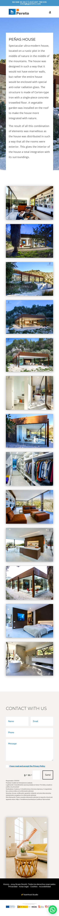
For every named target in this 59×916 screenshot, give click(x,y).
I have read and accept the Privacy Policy (27, 766)
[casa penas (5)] (29, 598)
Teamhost (27, 895)
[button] (52, 909)
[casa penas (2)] (29, 636)
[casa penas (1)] (29, 674)
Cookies (34, 886)
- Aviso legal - (24, 886)
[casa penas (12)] (29, 332)
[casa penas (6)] (29, 560)
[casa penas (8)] (29, 484)
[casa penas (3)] (29, 218)
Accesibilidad (45, 886)
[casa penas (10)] (29, 408)
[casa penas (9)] (29, 446)
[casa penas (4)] (29, 294)
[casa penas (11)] (29, 370)
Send (48, 775)
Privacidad (13, 886)
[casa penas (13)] (29, 256)
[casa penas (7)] (29, 522)
